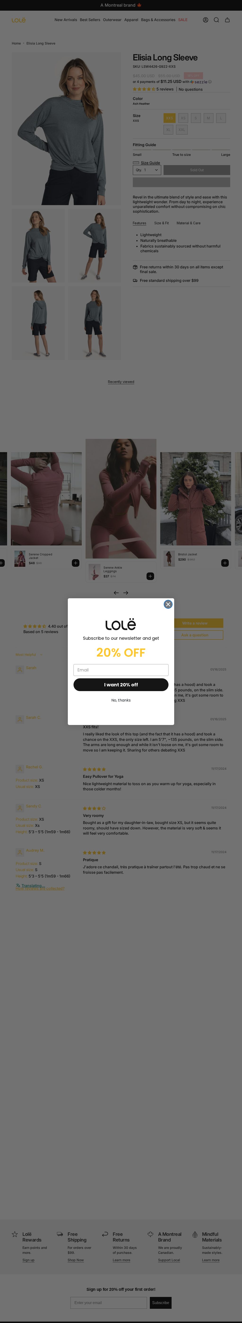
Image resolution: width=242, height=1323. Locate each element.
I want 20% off (121, 684)
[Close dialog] (168, 604)
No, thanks (121, 700)
